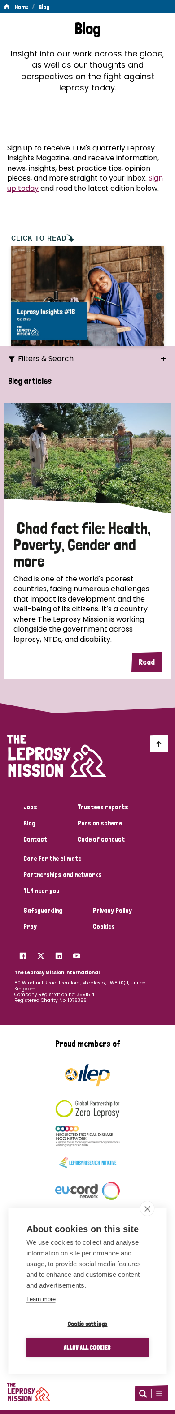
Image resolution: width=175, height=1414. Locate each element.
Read (146, 661)
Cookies (104, 927)
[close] (147, 1208)
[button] (159, 1393)
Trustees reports (103, 807)
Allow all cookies (87, 1347)
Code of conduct (101, 839)
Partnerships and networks (62, 875)
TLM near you (41, 891)
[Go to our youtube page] (76, 953)
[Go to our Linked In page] (58, 953)
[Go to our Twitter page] (40, 953)
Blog (44, 6)
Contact (35, 839)
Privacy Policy (112, 911)
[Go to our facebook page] (22, 953)
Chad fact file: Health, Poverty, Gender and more (82, 545)
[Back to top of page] (159, 743)
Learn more (41, 1299)
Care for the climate (52, 859)
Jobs (30, 807)
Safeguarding (42, 911)
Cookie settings (88, 1323)
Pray (30, 927)
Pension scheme (100, 823)
